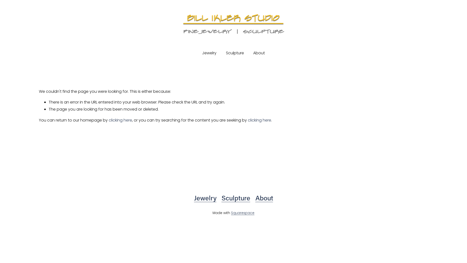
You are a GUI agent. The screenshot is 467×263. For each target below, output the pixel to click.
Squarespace (242, 213)
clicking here (120, 120)
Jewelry (205, 197)
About (259, 53)
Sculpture (235, 53)
